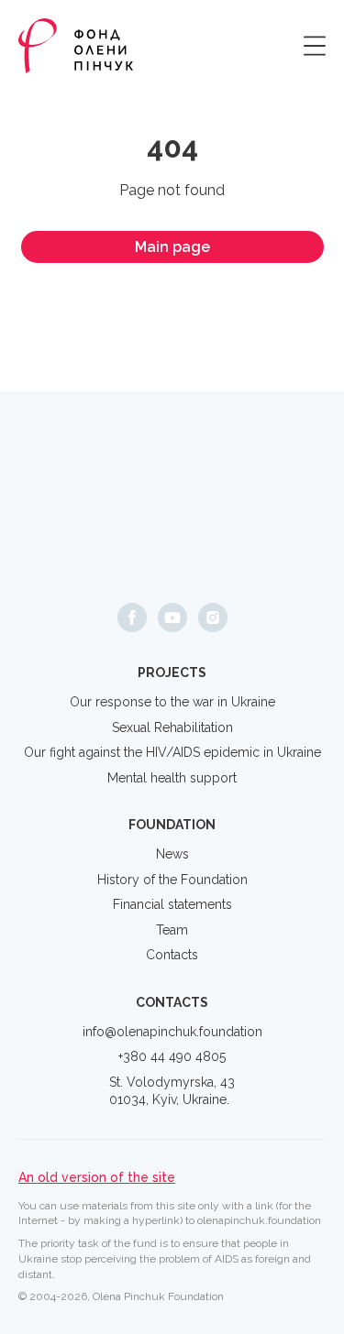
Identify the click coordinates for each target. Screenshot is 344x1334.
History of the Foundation (172, 879)
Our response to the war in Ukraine (172, 701)
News (172, 854)
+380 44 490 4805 (172, 1056)
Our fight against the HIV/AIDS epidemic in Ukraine (172, 752)
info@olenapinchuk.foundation (172, 1031)
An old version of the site (96, 1177)
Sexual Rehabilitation (172, 727)
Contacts (172, 954)
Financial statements (172, 904)
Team (172, 930)
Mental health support (172, 778)
